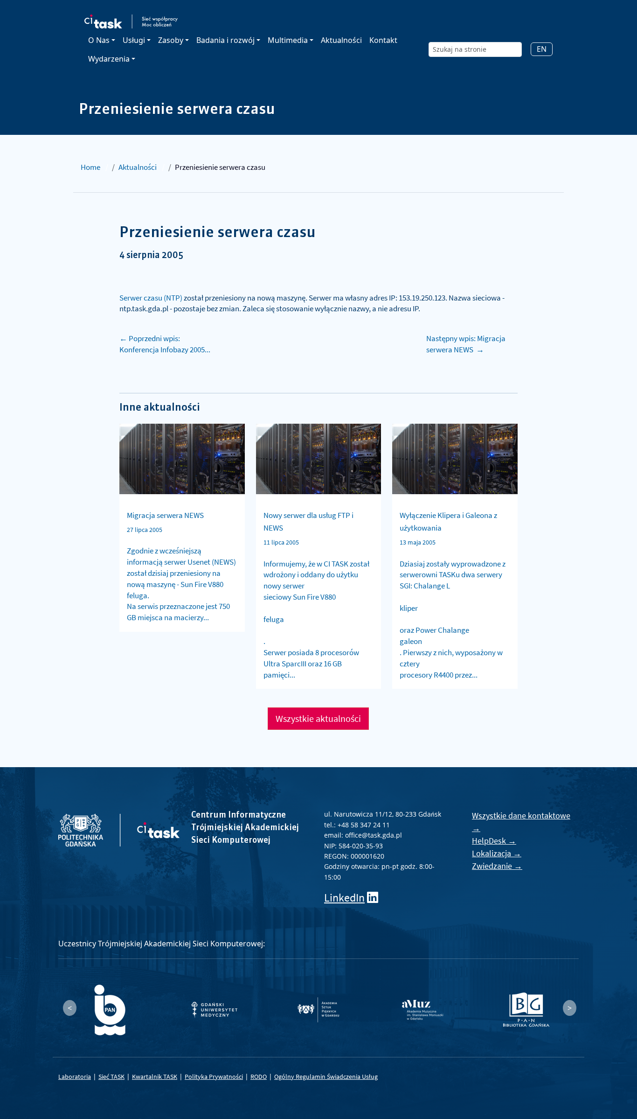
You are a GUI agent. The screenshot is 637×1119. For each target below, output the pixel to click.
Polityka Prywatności (214, 1076)
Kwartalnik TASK (154, 1076)
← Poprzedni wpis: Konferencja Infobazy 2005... (164, 344)
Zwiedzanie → (497, 865)
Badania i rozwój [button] (225, 40)
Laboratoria (74, 1076)
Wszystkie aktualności (318, 718)
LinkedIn (344, 897)
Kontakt (383, 40)
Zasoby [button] (170, 40)
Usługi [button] (134, 40)
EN (542, 49)
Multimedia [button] (288, 40)
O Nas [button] (99, 40)
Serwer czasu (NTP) (150, 298)
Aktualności (341, 40)
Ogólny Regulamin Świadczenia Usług (326, 1076)
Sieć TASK (111, 1076)
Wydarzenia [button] (109, 59)
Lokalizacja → (496, 853)
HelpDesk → (494, 840)
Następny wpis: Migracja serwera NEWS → (465, 344)
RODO (258, 1076)
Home (90, 167)
